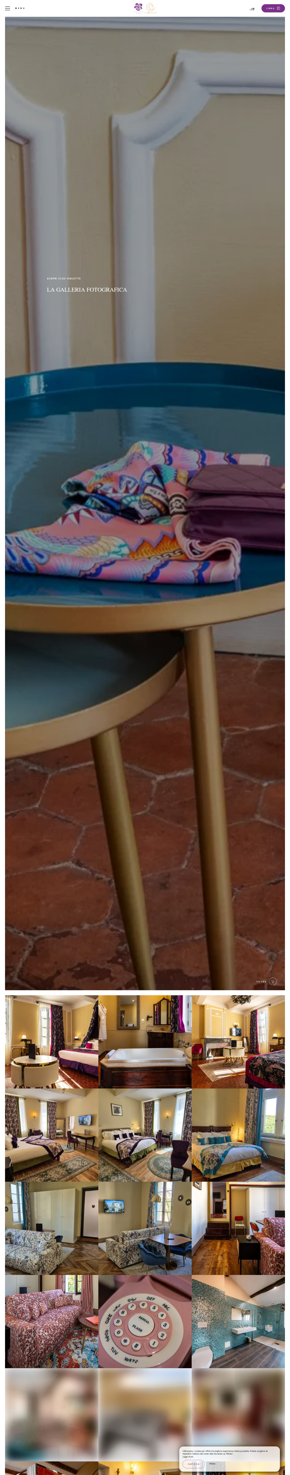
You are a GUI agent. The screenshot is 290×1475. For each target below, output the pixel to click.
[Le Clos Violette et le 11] (145, 8)
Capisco (194, 1464)
